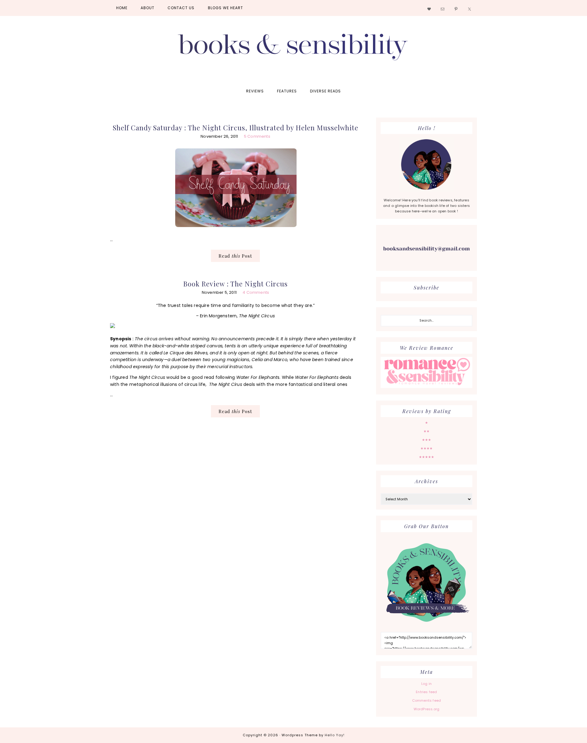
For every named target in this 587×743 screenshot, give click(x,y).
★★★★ (426, 448)
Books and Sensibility (293, 49)
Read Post (235, 256)
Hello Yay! (335, 735)
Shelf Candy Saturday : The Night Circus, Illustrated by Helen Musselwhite (235, 127)
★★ (426, 431)
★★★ (426, 439)
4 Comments (255, 292)
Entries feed (426, 691)
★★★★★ (426, 456)
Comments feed (426, 700)
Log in (426, 683)
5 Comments (257, 136)
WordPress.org (427, 709)
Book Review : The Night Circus (235, 283)
